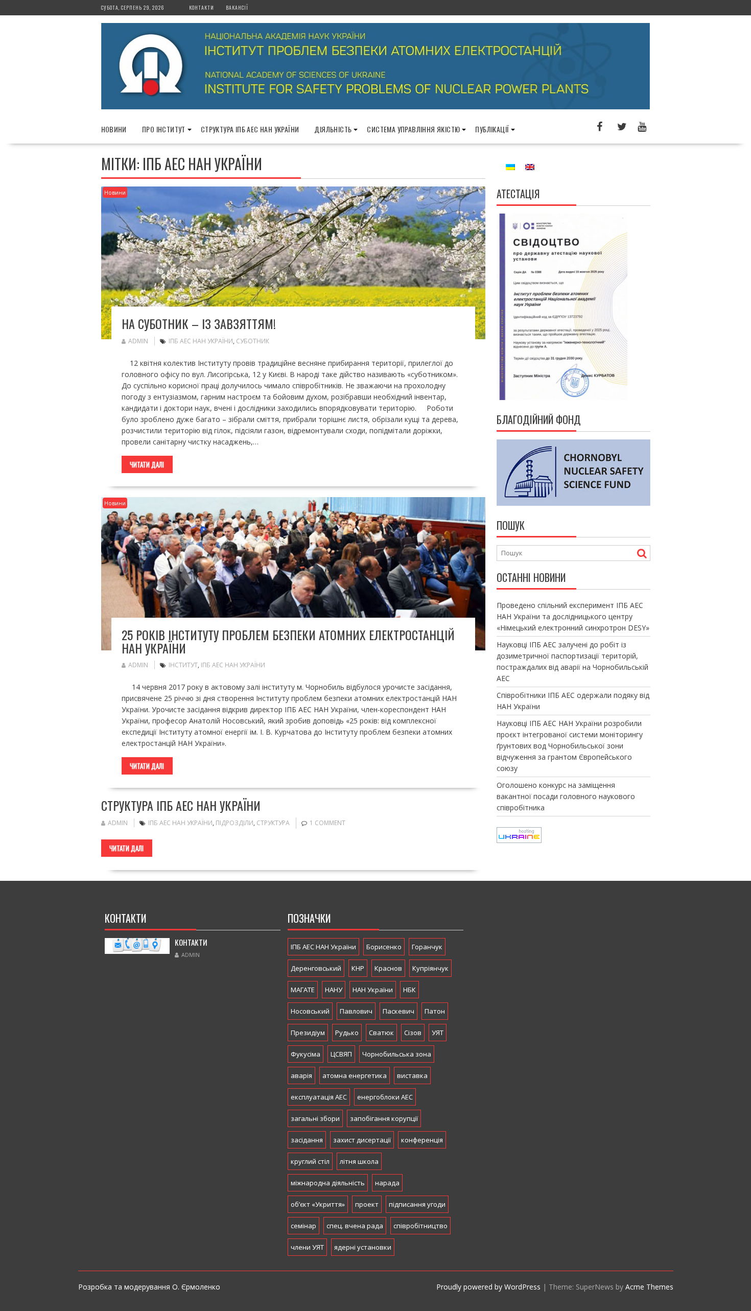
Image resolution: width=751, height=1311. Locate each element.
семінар (303, 1225)
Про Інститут (163, 129)
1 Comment (327, 822)
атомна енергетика (354, 1075)
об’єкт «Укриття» (318, 1204)
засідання (307, 1139)
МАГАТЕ (303, 989)
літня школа (359, 1161)
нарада (387, 1182)
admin (138, 341)
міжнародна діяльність (328, 1182)
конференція (422, 1139)
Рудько (347, 1032)
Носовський (310, 1011)
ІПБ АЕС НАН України (201, 341)
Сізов (412, 1032)
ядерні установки (362, 1247)
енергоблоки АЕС (385, 1097)
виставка (412, 1075)
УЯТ (437, 1032)
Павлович (356, 1011)
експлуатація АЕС (319, 1097)
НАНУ (333, 989)
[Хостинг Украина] (519, 840)
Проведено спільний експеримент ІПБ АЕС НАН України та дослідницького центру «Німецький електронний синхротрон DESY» (573, 616)
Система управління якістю (413, 129)
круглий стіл (310, 1161)
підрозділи (234, 822)
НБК (409, 989)
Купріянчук (430, 968)
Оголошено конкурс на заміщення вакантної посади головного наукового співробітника (566, 796)
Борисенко (384, 946)
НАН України (373, 989)
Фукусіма (305, 1054)
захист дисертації (362, 1139)
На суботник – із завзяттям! (199, 323)
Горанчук (427, 946)
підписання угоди (417, 1204)
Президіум (308, 1032)
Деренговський (316, 968)
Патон (435, 1011)
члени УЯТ (307, 1247)
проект (367, 1204)
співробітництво (420, 1225)
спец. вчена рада (354, 1225)
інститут (183, 665)
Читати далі (147, 464)
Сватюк (381, 1032)
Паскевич (398, 1011)
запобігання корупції (384, 1118)
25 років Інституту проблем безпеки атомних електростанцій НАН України (288, 641)
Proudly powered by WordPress (488, 1287)
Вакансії (237, 7)
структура (273, 822)
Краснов (388, 968)
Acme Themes (649, 1287)
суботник (252, 341)
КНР (357, 968)
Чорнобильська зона (396, 1054)
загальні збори (315, 1118)
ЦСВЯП (341, 1054)
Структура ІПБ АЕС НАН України (250, 129)
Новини (114, 129)
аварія (301, 1075)
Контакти (201, 7)
